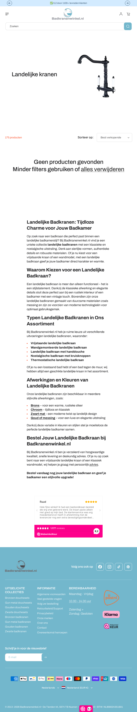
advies (93, 464)
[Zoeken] (128, 26)
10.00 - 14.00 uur (80, 601)
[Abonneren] (45, 657)
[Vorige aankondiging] (9, 3)
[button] (9, 14)
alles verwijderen (102, 169)
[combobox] (68, 26)
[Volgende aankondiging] (127, 3)
